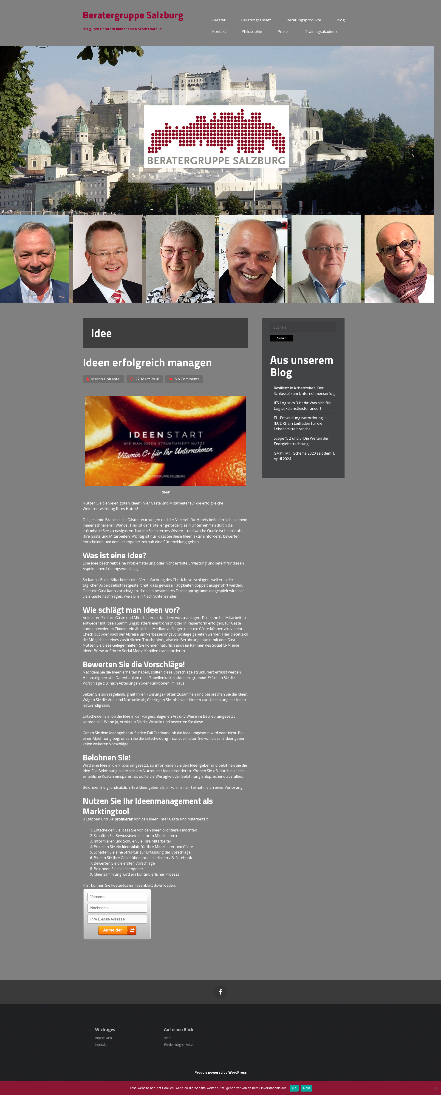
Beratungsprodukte (304, 20)
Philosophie (252, 31)
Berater (219, 20)
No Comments (187, 378)
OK (294, 1088)
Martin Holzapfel (105, 378)
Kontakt (219, 31)
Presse (283, 31)
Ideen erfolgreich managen (147, 362)
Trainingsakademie (321, 31)
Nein (306, 1088)
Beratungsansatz (256, 20)
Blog (341, 20)
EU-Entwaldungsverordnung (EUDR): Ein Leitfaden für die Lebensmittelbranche (298, 423)
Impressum (103, 1037)
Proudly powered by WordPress (221, 1072)
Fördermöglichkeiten (179, 1044)
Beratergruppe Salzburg (133, 14)
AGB (167, 1037)
